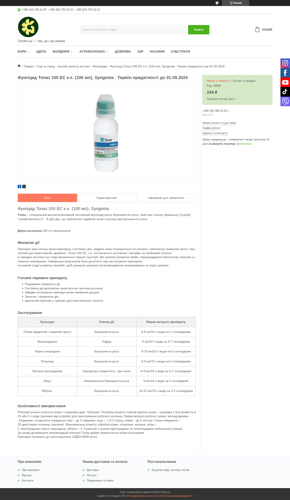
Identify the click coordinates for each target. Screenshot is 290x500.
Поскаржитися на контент (143, 495)
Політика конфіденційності (176, 495)
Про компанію (30, 470)
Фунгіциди (100, 66)
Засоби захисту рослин (74, 66)
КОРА (22, 51)
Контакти (27, 480)
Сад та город (46, 66)
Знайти (198, 29)
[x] (24, 187)
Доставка (93, 470)
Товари (29, 66)
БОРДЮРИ (61, 51)
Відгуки (26, 475)
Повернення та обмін (100, 480)
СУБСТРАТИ (180, 51)
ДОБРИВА (123, 51)
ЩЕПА (41, 51)
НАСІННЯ (157, 51)
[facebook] (19, 187)
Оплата (91, 475)
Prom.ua (165, 492)
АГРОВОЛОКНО (92, 51)
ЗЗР (140, 51)
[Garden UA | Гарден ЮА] (49, 26)
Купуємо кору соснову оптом (170, 470)
